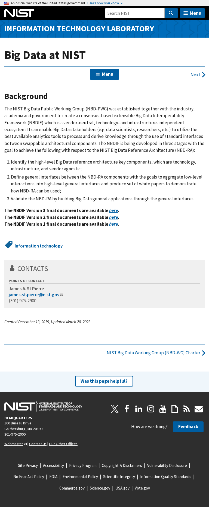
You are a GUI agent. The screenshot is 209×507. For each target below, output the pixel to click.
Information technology (39, 246)
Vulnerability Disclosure (167, 465)
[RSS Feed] (187, 409)
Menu (195, 13)
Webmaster (13, 443)
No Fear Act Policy (28, 476)
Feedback (188, 427)
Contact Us (38, 443)
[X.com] (115, 409)
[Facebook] (127, 409)
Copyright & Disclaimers (122, 465)
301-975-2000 (15, 434)
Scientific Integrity (119, 476)
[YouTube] (163, 409)
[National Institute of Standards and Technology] (43, 406)
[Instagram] (151, 409)
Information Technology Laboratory (79, 28)
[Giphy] (175, 409)
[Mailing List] (199, 409)
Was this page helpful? (104, 381)
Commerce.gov (72, 488)
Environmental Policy (80, 476)
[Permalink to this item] (52, 96)
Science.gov (100, 488)
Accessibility (53, 465)
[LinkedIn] (139, 409)
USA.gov (122, 488)
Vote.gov (142, 488)
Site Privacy (28, 465)
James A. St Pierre (26, 289)
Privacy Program (83, 465)
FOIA (53, 476)
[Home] (19, 13)
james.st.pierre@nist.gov (34, 295)
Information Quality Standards (165, 476)
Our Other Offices (63, 443)
